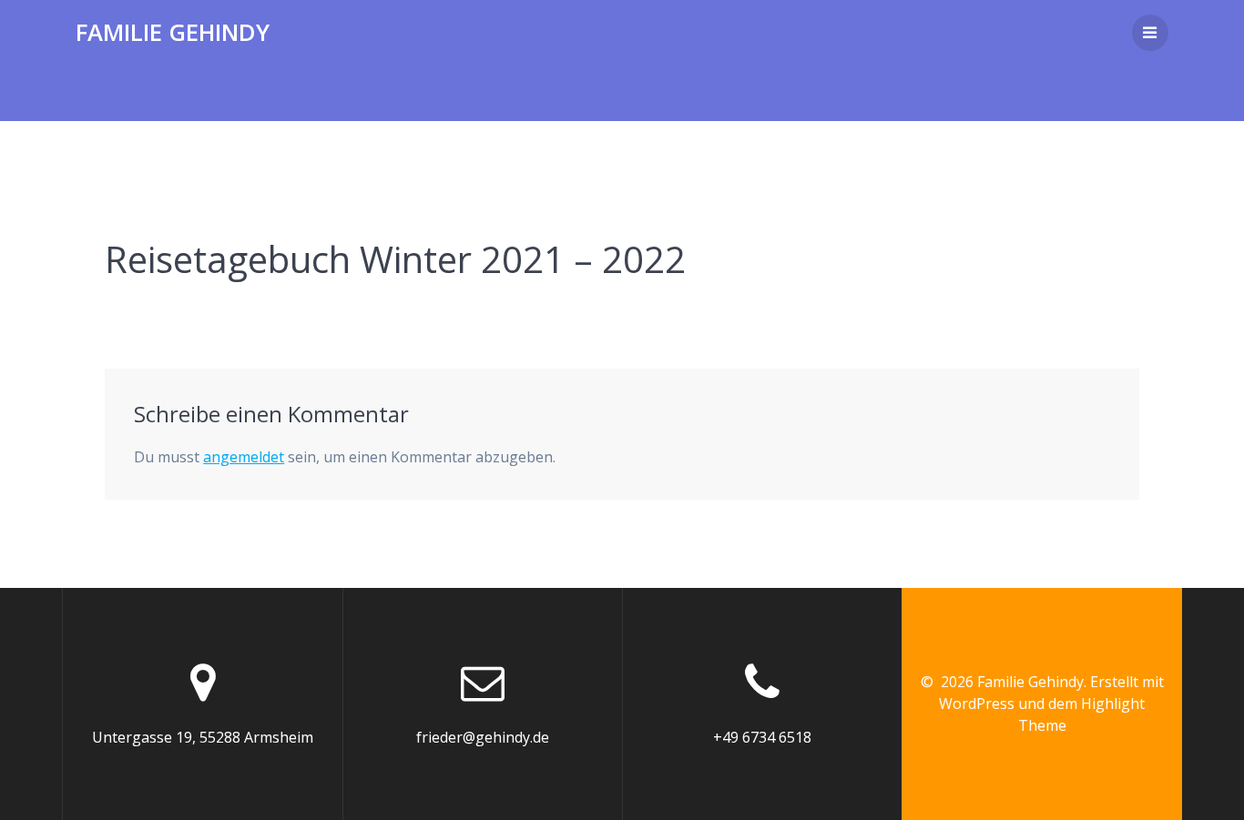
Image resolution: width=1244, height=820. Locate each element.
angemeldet (243, 457)
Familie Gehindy (173, 33)
